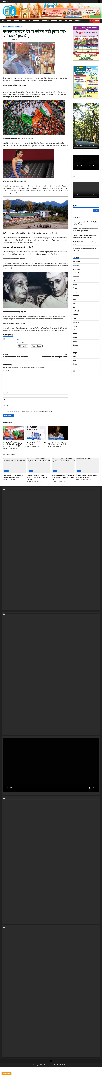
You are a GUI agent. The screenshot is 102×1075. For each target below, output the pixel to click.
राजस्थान (75, 341)
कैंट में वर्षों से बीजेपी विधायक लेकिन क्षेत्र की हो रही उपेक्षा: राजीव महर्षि (87, 476)
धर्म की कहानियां (76, 311)
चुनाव (74, 299)
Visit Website (22, 346)
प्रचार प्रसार (76, 322)
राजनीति (9, 21)
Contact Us (78, 21)
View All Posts (36, 346)
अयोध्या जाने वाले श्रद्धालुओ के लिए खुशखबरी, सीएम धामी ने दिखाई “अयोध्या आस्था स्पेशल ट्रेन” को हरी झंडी (13, 444)
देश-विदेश (16, 21)
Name (5, 393)
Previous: (15, 355)
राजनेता (75, 337)
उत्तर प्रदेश (57, 437)
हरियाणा (75, 360)
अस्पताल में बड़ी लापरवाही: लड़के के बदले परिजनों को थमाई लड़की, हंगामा (13, 476)
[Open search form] (87, 20)
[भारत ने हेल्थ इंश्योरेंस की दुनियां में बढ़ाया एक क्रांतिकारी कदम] (35, 433)
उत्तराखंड (12, 437)
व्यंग (29, 21)
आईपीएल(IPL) (76, 261)
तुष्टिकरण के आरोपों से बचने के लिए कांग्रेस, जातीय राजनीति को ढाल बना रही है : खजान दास (84, 236)
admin (6, 40)
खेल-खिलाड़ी (54, 21)
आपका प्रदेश (36, 21)
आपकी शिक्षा (76, 277)
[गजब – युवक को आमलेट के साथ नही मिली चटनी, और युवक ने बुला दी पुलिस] (58, 433)
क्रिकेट (75, 288)
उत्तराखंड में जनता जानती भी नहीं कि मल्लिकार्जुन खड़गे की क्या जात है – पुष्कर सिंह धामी (85, 230)
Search (75, 206)
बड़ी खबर (20, 26)
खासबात (75, 292)
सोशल (23, 21)
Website (5, 405)
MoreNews (57, 1065)
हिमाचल (75, 364)
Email (5, 399)
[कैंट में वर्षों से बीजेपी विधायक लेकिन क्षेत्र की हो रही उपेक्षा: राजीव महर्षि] (87, 465)
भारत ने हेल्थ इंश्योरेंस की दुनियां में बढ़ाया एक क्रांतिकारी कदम (35, 443)
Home (3, 21)
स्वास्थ (60, 21)
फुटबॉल (75, 326)
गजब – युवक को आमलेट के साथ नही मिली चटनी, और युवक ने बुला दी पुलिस (57, 443)
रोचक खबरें (75, 345)
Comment (6, 370)
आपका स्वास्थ (76, 269)
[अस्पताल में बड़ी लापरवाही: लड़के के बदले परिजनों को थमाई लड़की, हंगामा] (14, 465)
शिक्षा (66, 21)
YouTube (97, 21)
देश (74, 307)
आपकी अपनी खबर (77, 273)
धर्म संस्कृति (44, 21)
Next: (55, 355)
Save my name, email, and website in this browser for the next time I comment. (28, 412)
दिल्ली (16, 26)
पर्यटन (70, 21)
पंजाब (74, 318)
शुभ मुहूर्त (75, 353)
